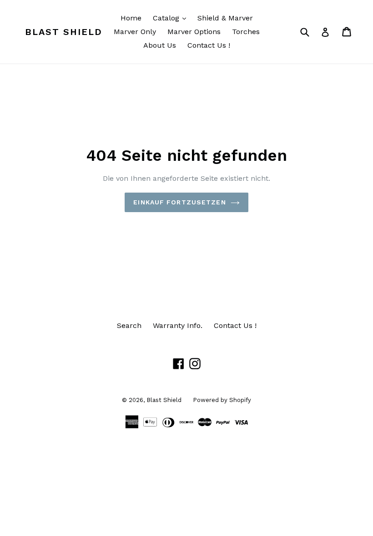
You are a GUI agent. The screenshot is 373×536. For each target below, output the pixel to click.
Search (129, 325)
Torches (246, 31)
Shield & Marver (225, 18)
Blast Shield (63, 31)
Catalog (172, 17)
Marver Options (194, 31)
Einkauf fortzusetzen (179, 202)
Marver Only (135, 31)
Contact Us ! (208, 45)
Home (131, 18)
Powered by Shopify (222, 400)
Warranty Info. (177, 325)
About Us (159, 45)
